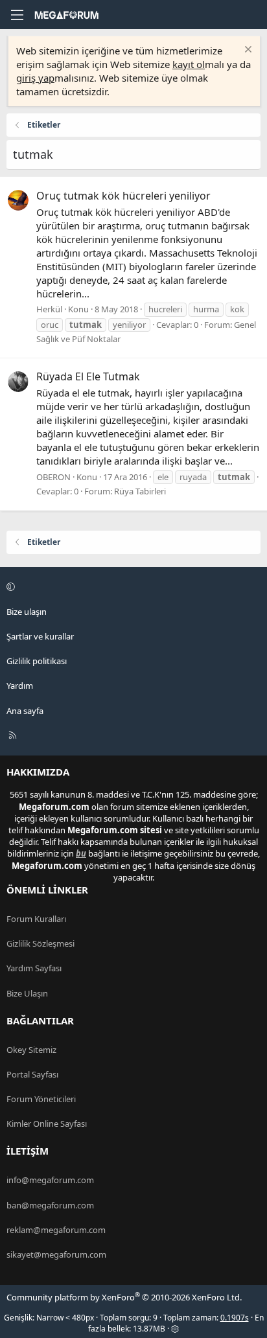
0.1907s (234, 1317)
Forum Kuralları (36, 919)
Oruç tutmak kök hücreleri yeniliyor (123, 196)
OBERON (53, 477)
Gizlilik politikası (36, 661)
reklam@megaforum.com (56, 1230)
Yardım (19, 685)
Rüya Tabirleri (140, 491)
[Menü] (17, 15)
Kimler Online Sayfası (46, 1123)
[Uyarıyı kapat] (246, 51)
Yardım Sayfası (34, 968)
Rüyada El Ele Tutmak (88, 376)
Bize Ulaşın (27, 993)
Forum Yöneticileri (41, 1099)
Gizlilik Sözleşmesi (40, 943)
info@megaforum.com (50, 1180)
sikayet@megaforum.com (56, 1254)
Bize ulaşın (26, 611)
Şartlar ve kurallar (40, 636)
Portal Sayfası (32, 1074)
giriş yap (35, 77)
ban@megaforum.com (50, 1205)
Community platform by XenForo (124, 1297)
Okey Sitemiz (31, 1049)
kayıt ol (188, 64)
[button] (131, 587)
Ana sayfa (24, 711)
